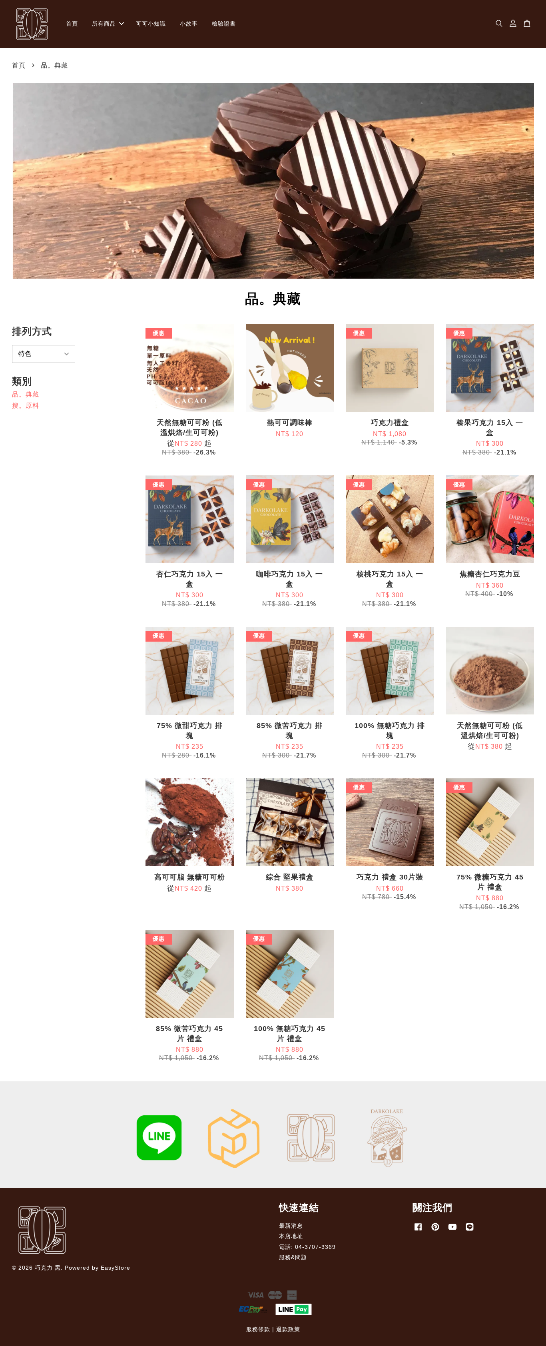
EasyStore (115, 1268)
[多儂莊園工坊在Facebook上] (418, 1231)
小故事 (189, 23)
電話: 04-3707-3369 (307, 1247)
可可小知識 (151, 23)
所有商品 (104, 23)
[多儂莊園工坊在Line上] (469, 1231)
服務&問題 (293, 1257)
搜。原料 (25, 405)
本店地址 (291, 1236)
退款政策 (288, 1329)
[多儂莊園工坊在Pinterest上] (435, 1231)
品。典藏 (25, 394)
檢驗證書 (224, 23)
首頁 (72, 23)
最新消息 (291, 1226)
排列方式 (32, 331)
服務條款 (258, 1329)
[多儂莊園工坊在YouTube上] (452, 1231)
